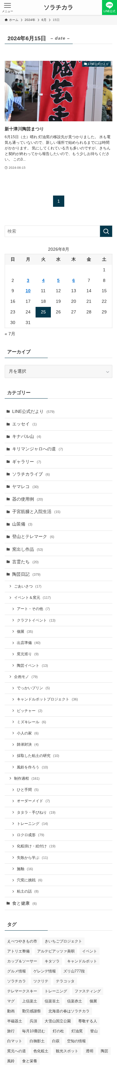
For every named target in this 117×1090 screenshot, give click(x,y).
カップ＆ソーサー (22, 961)
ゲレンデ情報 (44, 971)
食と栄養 (29, 1061)
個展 (25, 631)
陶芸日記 (26, 574)
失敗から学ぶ (32, 857)
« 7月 (10, 334)
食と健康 (24, 903)
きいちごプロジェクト (63, 941)
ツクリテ (40, 981)
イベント (89, 951)
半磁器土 (14, 1021)
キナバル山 (26, 436)
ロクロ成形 (30, 835)
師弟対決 (28, 744)
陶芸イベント (32, 665)
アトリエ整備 (18, 951)
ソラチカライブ (31, 474)
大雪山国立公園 (58, 1021)
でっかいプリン (33, 688)
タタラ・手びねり (36, 812)
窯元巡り (28, 654)
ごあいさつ (27, 586)
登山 (94, 1031)
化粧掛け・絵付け (36, 846)
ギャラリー (26, 461)
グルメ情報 (16, 971)
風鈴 (11, 1061)
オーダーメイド (33, 801)
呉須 (33, 1021)
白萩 (56, 1041)
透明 (89, 1051)
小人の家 (28, 733)
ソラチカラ (58, 8)
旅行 (11, 1031)
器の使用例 (27, 499)
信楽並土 (52, 1001)
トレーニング (32, 823)
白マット (14, 1041)
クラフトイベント (36, 620)
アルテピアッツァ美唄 (56, 951)
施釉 (25, 869)
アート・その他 (33, 609)
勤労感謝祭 (31, 1011)
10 (28, 290)
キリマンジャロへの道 (37, 449)
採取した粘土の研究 (38, 755)
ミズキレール (31, 722)
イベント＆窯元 (32, 597)
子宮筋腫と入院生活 (36, 511)
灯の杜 (58, 1031)
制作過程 (27, 778)
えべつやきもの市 (22, 941)
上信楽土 (29, 1001)
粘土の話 (28, 891)
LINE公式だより (33, 411)
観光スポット (67, 1051)
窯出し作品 (27, 549)
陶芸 (104, 1051)
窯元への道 (16, 1051)
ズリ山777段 (74, 971)
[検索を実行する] (106, 231)
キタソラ (52, 961)
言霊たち (25, 562)
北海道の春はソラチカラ (69, 1011)
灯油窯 (77, 1031)
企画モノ (26, 677)
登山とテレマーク (33, 536)
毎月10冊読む (33, 1031)
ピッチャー (29, 711)
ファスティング (88, 991)
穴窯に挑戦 (29, 880)
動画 (11, 1011)
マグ (11, 1001)
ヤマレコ (25, 486)
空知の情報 (76, 1041)
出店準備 (29, 643)
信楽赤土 (74, 1001)
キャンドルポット (82, 961)
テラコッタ (65, 981)
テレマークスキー (22, 991)
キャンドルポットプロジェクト (47, 699)
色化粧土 (40, 1051)
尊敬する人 (87, 1021)
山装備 (22, 524)
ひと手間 (28, 789)
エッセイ (24, 424)
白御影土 (37, 1041)
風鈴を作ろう (32, 767)
